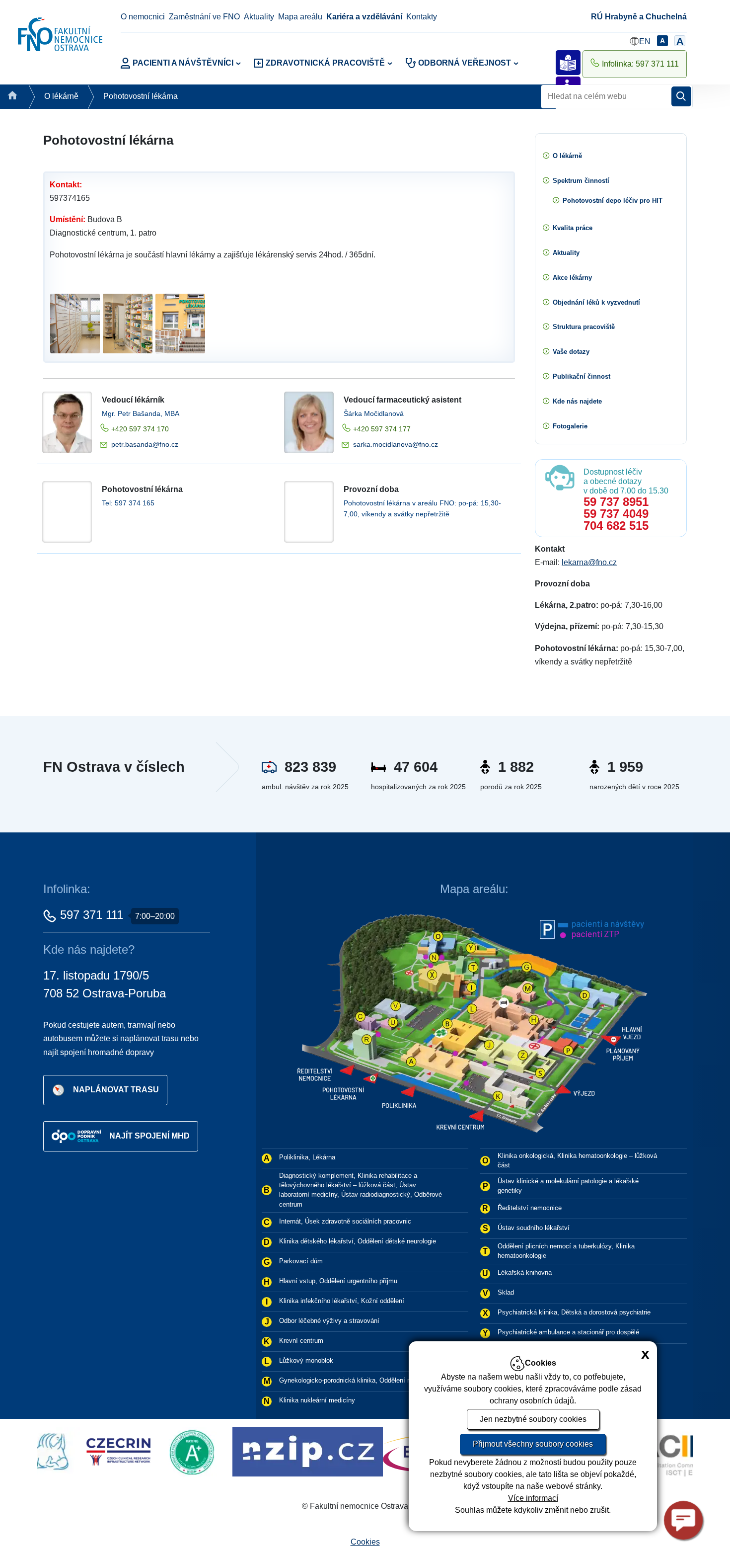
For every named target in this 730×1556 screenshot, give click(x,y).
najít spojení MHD (149, 1136)
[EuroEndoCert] (361, 1451)
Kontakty (421, 16)
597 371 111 (91, 914)
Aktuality (259, 16)
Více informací (533, 1498)
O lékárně (61, 96)
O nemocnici (143, 16)
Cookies (365, 1542)
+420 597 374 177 (382, 429)
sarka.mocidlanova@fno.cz (395, 444)
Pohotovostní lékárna (140, 96)
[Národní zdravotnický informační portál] (212, 1451)
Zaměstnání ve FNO (204, 16)
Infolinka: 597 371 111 (640, 64)
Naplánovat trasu (116, 1089)
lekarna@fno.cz (589, 562)
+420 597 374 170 (140, 429)
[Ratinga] (99, 1451)
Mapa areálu (300, 16)
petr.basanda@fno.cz (144, 444)
